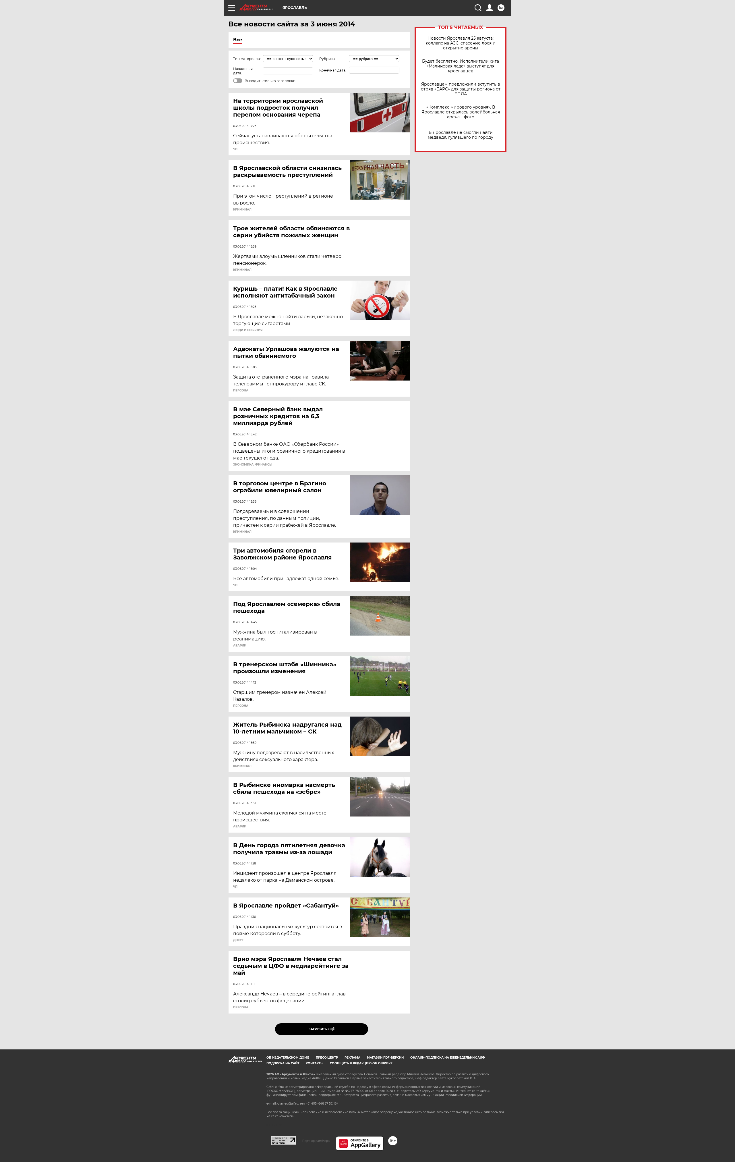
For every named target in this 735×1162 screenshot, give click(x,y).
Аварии (239, 645)
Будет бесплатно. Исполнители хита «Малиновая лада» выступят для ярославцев (460, 66)
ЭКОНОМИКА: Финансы (252, 464)
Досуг (238, 940)
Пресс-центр (327, 1057)
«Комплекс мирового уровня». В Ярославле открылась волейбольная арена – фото (460, 112)
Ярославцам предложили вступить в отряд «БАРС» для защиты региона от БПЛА (460, 89)
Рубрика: (327, 59)
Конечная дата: (332, 70)
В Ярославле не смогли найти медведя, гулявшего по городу (460, 135)
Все (237, 40)
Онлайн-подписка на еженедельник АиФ (447, 1057)
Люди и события (247, 330)
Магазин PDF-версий (385, 1057)
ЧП (235, 149)
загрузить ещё (322, 1029)
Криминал (242, 209)
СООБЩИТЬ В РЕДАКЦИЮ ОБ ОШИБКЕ (361, 1063)
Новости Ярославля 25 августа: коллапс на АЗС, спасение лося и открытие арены (461, 43)
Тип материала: (247, 59)
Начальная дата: (243, 71)
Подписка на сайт (282, 1063)
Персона (240, 390)
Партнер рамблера (316, 1140)
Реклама (352, 1057)
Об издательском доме (287, 1057)
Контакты (314, 1063)
